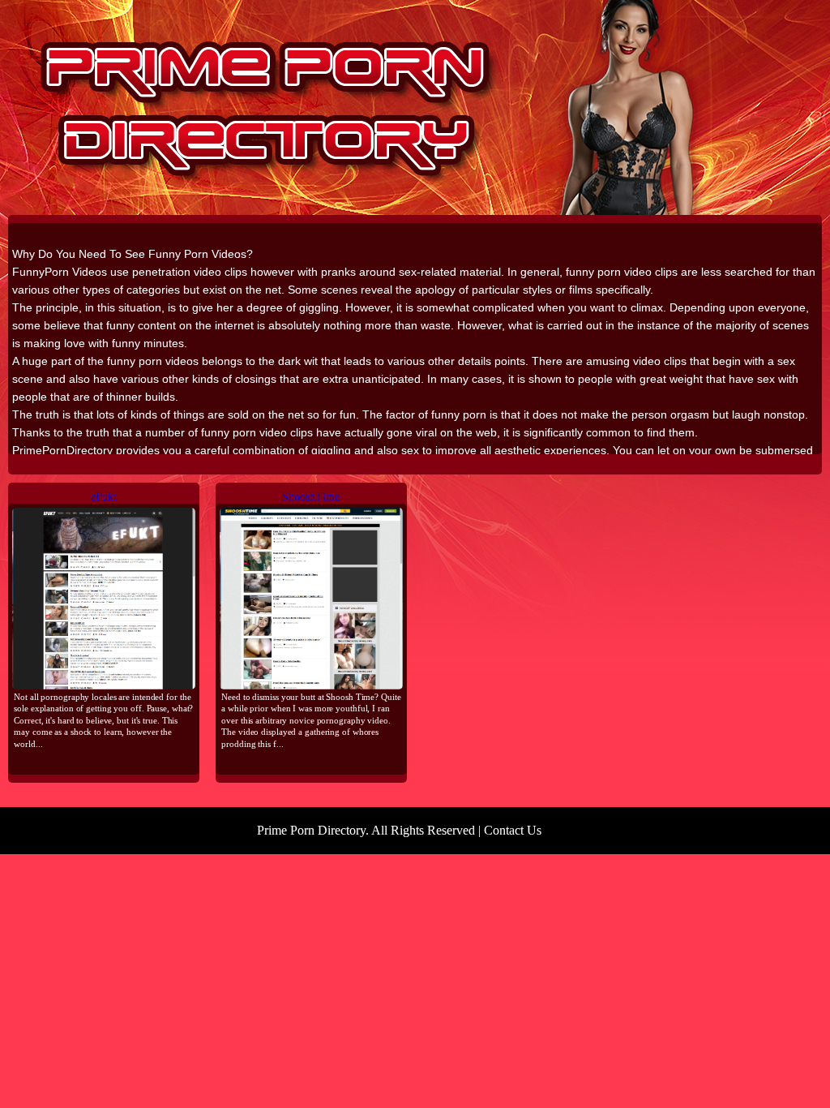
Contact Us (512, 830)
